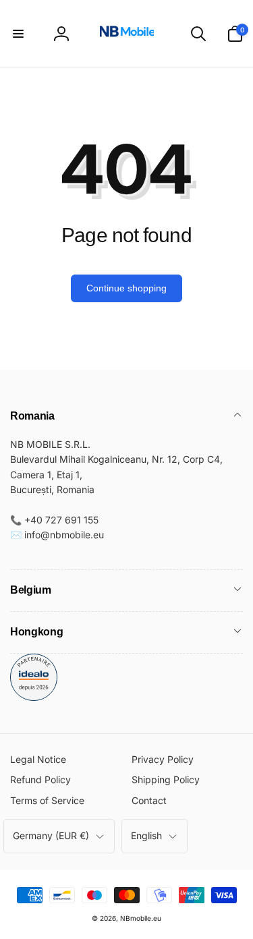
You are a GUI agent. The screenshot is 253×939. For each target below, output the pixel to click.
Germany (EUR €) (51, 835)
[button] (18, 34)
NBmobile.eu (140, 918)
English (146, 835)
